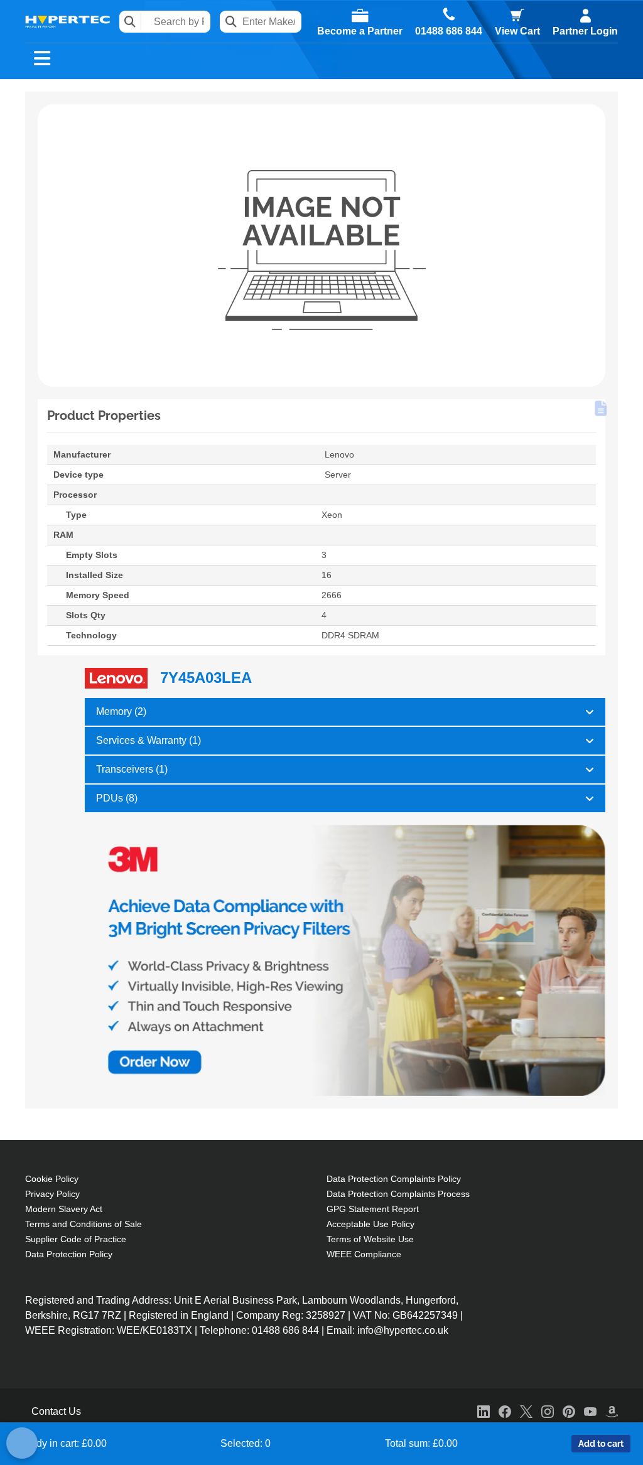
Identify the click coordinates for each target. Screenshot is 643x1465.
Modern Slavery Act (63, 1209)
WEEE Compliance (364, 1254)
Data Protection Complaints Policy (394, 1179)
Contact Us (56, 1411)
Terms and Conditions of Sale (83, 1224)
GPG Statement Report (373, 1209)
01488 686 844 (448, 31)
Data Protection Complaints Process (398, 1194)
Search (130, 22)
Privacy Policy (52, 1194)
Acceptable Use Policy (370, 1224)
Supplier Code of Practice (75, 1239)
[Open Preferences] (22, 1443)
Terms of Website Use (370, 1239)
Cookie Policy (51, 1179)
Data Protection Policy (68, 1254)
